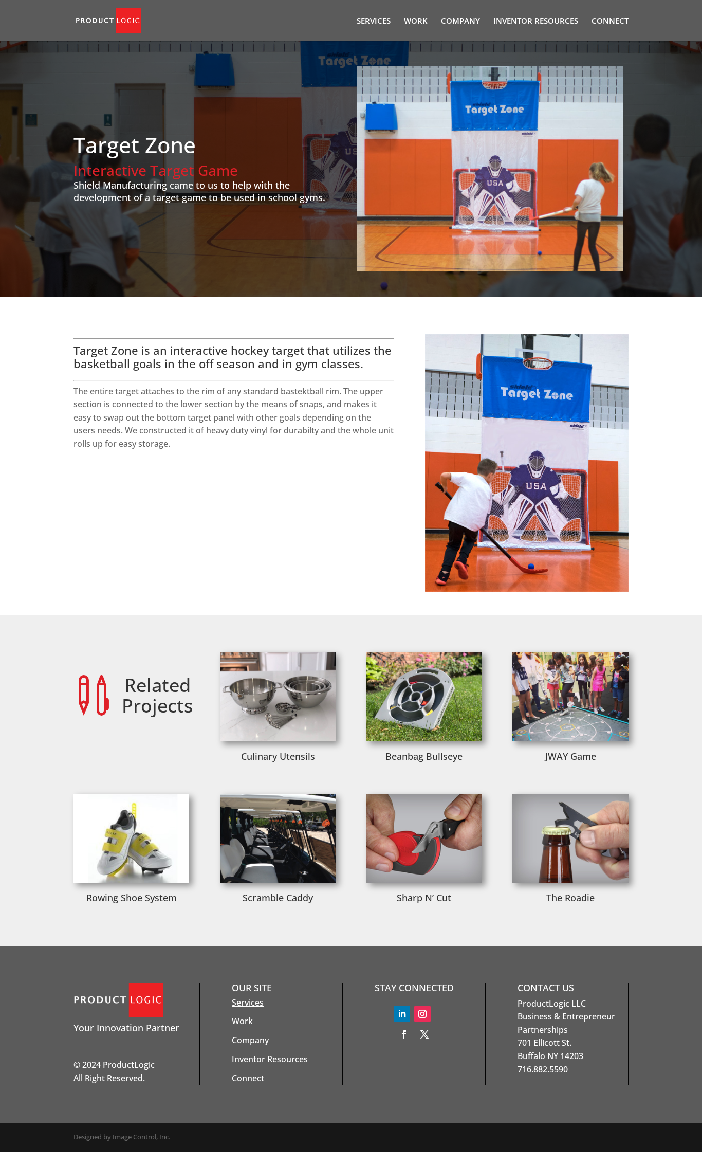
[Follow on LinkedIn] (402, 1014)
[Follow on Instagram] (422, 1014)
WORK (416, 21)
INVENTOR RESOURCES (535, 21)
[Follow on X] (424, 1034)
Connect (248, 1078)
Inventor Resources (270, 1059)
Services (248, 1002)
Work (242, 1021)
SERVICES (374, 21)
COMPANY (460, 21)
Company (250, 1040)
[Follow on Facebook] (404, 1034)
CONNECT (610, 21)
